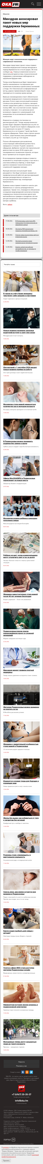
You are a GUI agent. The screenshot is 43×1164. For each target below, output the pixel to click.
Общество (6, 14)
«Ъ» (11, 72)
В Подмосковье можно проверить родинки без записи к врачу (18, 442)
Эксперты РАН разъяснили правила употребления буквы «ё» (26, 230)
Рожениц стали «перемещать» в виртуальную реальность (17, 856)
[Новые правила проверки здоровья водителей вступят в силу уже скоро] (21, 328)
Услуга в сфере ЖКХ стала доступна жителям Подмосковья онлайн (18, 969)
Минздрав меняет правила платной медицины (18, 671)
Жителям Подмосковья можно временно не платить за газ (21, 708)
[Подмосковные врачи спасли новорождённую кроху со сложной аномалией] (21, 628)
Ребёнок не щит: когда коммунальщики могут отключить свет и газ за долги (20, 556)
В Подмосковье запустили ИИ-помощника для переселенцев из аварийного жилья (26, 223)
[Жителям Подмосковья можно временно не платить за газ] (21, 704)
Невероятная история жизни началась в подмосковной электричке (20, 1006)
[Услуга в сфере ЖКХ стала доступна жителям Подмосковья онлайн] (21, 965)
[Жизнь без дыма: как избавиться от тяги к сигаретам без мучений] (21, 815)
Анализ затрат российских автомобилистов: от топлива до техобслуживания (25, 249)
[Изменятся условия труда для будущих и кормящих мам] (21, 778)
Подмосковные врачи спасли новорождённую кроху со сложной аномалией (18, 633)
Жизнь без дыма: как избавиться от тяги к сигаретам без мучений (21, 819)
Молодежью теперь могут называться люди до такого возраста (19, 1043)
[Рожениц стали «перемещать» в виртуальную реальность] (21, 852)
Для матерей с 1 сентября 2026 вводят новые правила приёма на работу (20, 368)
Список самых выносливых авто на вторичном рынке (27, 236)
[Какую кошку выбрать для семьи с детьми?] (21, 928)
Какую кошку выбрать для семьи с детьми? (18, 932)
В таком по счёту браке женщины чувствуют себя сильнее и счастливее (19, 295)
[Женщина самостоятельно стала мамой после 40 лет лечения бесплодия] (21, 592)
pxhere (10, 204)
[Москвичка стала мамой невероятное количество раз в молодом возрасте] (21, 402)
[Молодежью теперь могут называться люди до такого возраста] (21, 1039)
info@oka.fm (21, 1100)
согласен (6, 1147)
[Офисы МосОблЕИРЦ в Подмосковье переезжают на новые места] (21, 476)
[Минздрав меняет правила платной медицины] (21, 667)
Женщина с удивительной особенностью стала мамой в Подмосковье (20, 745)
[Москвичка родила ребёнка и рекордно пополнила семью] (21, 516)
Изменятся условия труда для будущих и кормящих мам (21, 782)
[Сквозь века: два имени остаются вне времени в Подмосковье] (21, 889)
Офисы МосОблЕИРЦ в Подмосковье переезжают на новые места (19, 479)
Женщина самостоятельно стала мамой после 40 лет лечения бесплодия (20, 595)
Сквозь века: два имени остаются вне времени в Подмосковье (19, 893)
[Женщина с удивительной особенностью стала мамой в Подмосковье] (21, 741)
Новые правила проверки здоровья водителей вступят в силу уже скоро (19, 331)
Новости (21, 1062)
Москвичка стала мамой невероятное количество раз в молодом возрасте (19, 405)
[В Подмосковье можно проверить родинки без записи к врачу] (21, 439)
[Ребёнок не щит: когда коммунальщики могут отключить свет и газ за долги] (21, 552)
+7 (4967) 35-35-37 (21, 1094)
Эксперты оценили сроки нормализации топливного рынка (26, 242)
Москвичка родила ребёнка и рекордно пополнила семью (20, 519)
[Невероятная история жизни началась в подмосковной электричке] (21, 1002)
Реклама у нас (21, 1066)
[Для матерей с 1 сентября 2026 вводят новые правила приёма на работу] (21, 365)
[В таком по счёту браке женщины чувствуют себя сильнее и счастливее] (21, 291)
